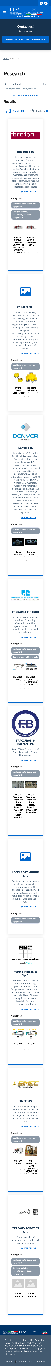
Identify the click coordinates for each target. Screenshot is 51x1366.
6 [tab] (37, 252)
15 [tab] (28, 688)
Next (41, 237)
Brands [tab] (18, 111)
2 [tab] (20, 252)
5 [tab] (33, 252)
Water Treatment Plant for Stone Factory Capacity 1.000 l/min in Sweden (31, 803)
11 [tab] (33, 556)
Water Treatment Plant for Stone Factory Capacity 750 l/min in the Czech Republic (18, 806)
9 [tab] (30, 256)
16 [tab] (33, 688)
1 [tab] (16, 252)
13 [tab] (26, 560)
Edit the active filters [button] (25, 95)
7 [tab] (22, 256)
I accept (41, 1361)
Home (6, 58)
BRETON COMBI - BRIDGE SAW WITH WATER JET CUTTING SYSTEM (18, 245)
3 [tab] (24, 252)
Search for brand (13, 84)
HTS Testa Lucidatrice (31, 389)
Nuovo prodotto (18, 1295)
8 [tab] (26, 256)
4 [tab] (28, 252)
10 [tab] (28, 556)
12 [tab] (37, 556)
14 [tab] (24, 688)
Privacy (10, 1361)
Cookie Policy (24, 1361)
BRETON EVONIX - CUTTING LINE (31, 241)
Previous (9, 237)
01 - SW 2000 (18, 1162)
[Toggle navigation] (5, 12)
